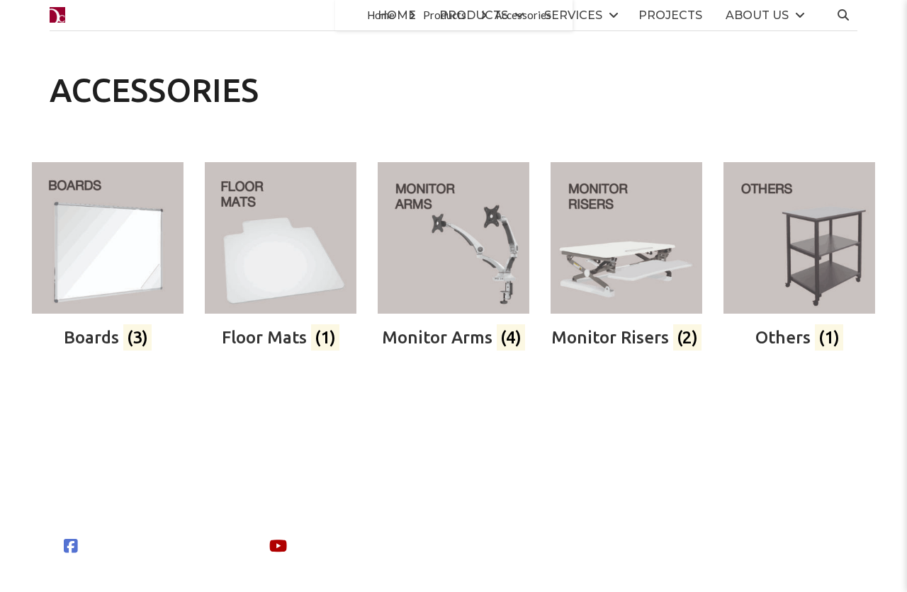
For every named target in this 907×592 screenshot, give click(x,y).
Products (473, 15)
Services (573, 15)
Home (397, 15)
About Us (757, 15)
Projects (670, 15)
